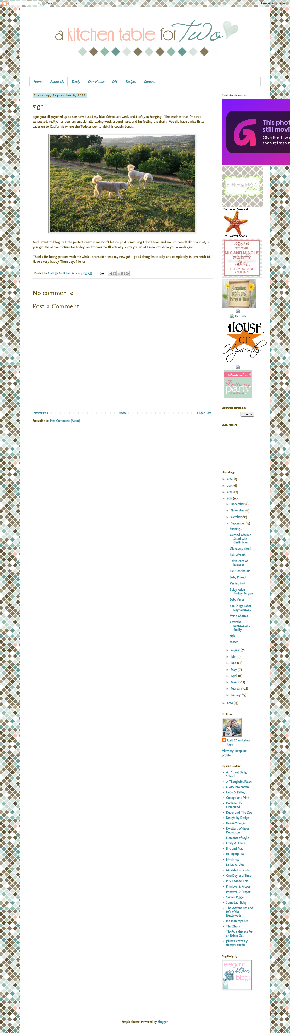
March (235, 682)
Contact (149, 81)
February (237, 688)
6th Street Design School (237, 774)
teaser (234, 642)
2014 (230, 479)
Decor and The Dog (239, 812)
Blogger (163, 1022)
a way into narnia (237, 787)
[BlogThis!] (114, 273)
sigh (232, 636)
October (236, 517)
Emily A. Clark (235, 843)
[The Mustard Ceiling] (242, 277)
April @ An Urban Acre (63, 273)
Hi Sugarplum (235, 854)
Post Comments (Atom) (65, 421)
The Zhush (233, 926)
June (234, 663)
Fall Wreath (238, 555)
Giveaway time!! (240, 549)
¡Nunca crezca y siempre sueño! (237, 943)
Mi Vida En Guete (237, 870)
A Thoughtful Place (239, 782)
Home (37, 81)
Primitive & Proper (238, 886)
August (236, 650)
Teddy (75, 81)
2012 (230, 492)
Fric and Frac (234, 849)
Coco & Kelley (235, 792)
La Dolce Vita (235, 865)
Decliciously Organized (234, 805)
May (234, 669)
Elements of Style (237, 838)
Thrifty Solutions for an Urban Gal (239, 934)
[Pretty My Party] (238, 397)
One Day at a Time (238, 876)
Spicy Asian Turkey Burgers (241, 591)
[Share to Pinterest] (127, 273)
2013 (230, 486)
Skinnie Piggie (235, 897)
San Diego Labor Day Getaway (240, 608)
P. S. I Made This (237, 881)
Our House (96, 81)
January (236, 695)
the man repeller (237, 921)
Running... (236, 529)
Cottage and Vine (237, 798)
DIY (115, 81)
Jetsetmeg (232, 859)
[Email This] (110, 273)
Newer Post (41, 413)
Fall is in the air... (241, 571)
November (238, 510)
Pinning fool (237, 583)
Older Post (204, 413)
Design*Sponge (236, 823)
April (234, 676)
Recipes (130, 81)
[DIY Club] (238, 316)
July (234, 656)
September (238, 523)
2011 (230, 498)
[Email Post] (102, 273)
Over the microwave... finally (240, 626)
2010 (230, 703)
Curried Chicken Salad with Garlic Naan (240, 539)
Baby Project (238, 577)
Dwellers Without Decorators (237, 830)
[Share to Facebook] (123, 273)
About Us (57, 81)
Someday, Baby (236, 903)
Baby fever (237, 600)
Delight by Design (237, 818)
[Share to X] (118, 273)
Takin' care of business (239, 563)
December (238, 504)
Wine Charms (239, 616)
